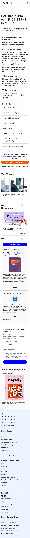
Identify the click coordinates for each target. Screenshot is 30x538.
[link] (3, 9)
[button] (15, 162)
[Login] (27, 3)
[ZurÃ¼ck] (22, 205)
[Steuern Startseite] (5, 3)
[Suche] (23, 3)
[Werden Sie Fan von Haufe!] (5, 496)
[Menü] (11, 3)
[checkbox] (4, 353)
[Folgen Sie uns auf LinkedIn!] (2, 496)
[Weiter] (26, 205)
